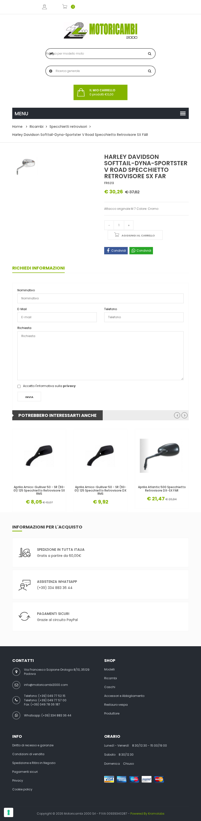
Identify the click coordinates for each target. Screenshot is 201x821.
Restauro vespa (116, 705)
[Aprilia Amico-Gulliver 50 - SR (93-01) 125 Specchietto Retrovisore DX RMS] (100, 456)
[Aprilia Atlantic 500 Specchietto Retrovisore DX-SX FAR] (162, 456)
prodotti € (102, 92)
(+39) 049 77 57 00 (52, 700)
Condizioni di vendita (28, 754)
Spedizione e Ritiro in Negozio (33, 763)
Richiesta (24, 328)
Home (17, 126)
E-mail (22, 309)
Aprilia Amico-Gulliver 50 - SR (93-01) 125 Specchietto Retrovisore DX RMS (100, 490)
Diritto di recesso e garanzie (32, 745)
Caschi (109, 687)
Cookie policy (22, 789)
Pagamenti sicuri (25, 772)
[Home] (100, 30)
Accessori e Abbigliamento (124, 696)
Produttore (111, 713)
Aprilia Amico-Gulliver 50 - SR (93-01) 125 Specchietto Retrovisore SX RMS (39, 490)
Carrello (65, 7)
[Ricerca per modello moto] (149, 54)
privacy (69, 386)
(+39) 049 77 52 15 (51, 696)
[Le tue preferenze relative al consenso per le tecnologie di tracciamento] (8, 812)
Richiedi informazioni (38, 268)
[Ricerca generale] (149, 71)
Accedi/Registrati (44, 7)
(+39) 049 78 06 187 (45, 704)
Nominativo (26, 290)
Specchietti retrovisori (68, 126)
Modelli (109, 669)
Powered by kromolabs (147, 813)
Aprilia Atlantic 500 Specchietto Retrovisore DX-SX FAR (162, 488)
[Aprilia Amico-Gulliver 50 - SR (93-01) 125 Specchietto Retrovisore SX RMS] (39, 456)
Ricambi (36, 126)
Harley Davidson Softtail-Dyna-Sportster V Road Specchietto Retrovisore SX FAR (80, 134)
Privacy (17, 781)
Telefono (110, 309)
